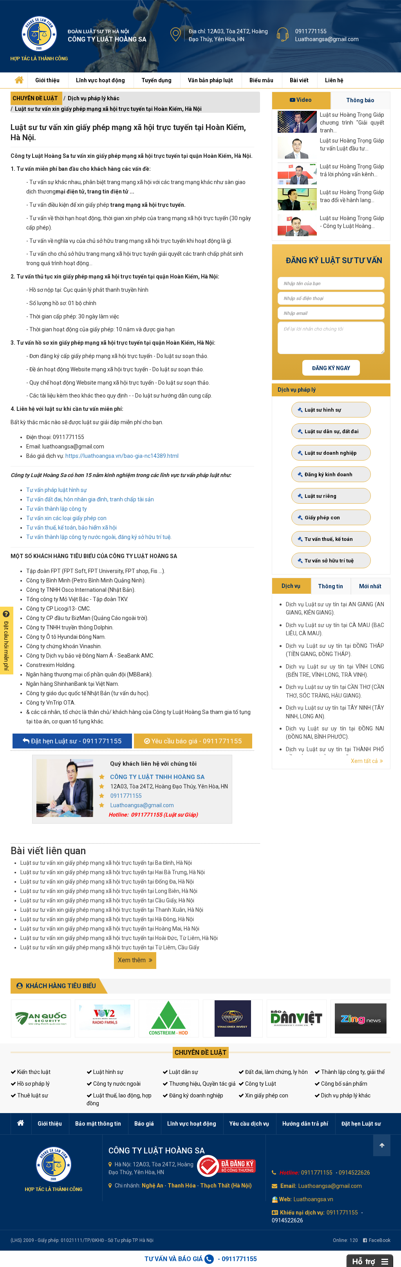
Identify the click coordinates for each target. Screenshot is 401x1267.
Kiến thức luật (33, 1072)
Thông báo (360, 100)
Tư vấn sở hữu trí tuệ (329, 561)
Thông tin (330, 586)
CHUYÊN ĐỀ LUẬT (35, 98)
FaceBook (379, 1240)
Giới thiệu (47, 80)
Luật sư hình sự (323, 410)
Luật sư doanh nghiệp (331, 453)
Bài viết (299, 80)
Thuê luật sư (32, 1095)
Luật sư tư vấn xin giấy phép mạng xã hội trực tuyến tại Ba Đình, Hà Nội (106, 863)
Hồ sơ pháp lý (33, 1084)
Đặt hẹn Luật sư (361, 1124)
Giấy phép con (322, 518)
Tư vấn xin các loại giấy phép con (66, 518)
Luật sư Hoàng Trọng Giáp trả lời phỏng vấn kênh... (352, 170)
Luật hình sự (107, 1072)
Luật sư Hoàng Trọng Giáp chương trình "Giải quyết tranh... (352, 122)
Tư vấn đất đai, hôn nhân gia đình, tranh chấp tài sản (90, 499)
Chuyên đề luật (201, 1052)
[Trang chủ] (18, 78)
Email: (288, 1186)
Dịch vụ (291, 586)
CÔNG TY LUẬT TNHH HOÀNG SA (157, 777)
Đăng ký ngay (331, 368)
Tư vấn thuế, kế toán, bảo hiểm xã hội (71, 527)
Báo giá (144, 1124)
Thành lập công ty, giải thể (352, 1072)
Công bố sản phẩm (343, 1084)
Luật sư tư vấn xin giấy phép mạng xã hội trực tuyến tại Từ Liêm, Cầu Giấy (109, 947)
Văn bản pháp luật (210, 80)
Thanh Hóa (182, 1185)
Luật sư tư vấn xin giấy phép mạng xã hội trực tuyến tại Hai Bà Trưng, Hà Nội (112, 872)
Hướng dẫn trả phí (305, 1124)
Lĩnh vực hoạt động (100, 80)
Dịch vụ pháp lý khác (93, 98)
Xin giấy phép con (266, 1095)
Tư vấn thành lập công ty (56, 509)
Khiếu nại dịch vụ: (302, 1212)
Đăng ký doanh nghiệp (195, 1095)
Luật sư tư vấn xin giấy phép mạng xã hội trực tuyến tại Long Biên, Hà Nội (108, 891)
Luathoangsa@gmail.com (327, 39)
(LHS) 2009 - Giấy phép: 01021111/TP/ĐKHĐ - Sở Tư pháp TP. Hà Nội (82, 1240)
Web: (285, 1199)
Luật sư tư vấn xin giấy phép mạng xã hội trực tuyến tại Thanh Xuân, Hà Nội (111, 910)
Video (303, 100)
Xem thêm (132, 960)
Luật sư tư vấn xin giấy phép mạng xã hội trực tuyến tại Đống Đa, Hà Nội (107, 881)
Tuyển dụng (156, 80)
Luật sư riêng (320, 496)
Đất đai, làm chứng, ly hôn (276, 1072)
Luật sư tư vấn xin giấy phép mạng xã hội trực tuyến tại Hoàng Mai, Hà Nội (109, 928)
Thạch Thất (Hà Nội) (226, 1185)
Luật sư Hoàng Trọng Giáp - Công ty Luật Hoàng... (352, 222)
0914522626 (354, 1172)
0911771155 (311, 31)
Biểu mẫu (261, 80)
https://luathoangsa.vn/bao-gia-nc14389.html (122, 456)
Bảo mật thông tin (98, 1124)
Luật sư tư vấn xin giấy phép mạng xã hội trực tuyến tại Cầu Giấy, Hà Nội (107, 900)
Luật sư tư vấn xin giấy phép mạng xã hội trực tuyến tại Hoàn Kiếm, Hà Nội (108, 109)
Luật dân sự (183, 1072)
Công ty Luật (260, 1084)
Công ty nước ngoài (116, 1084)
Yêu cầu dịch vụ (249, 1124)
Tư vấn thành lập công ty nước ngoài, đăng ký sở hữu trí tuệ (98, 537)
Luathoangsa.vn (313, 1199)
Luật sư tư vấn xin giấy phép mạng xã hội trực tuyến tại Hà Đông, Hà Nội (107, 919)
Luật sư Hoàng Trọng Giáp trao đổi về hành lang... (352, 196)
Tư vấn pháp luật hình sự (56, 490)
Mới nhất (370, 586)
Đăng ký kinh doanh (328, 474)
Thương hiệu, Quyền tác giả (202, 1084)
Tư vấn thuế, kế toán (329, 539)
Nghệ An (152, 1185)
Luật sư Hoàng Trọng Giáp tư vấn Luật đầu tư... (352, 144)
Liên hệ (334, 80)
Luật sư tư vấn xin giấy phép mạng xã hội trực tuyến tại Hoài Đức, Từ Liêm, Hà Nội (119, 938)
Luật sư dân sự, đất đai (332, 431)
